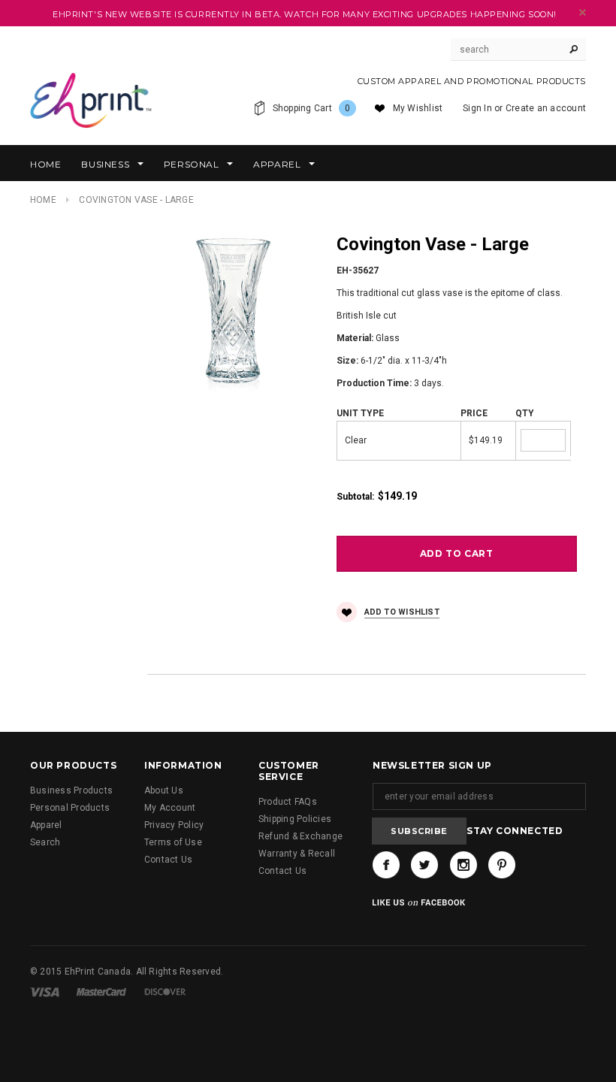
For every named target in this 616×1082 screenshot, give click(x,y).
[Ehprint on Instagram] (463, 864)
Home (43, 200)
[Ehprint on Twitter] (424, 864)
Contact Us (168, 859)
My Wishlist (418, 108)
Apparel (46, 825)
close (582, 12)
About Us (163, 790)
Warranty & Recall (296, 853)
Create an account (546, 108)
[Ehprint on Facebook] (386, 864)
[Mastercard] (101, 992)
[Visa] (44, 992)
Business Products (71, 790)
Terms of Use (173, 842)
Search (45, 842)
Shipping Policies (294, 819)
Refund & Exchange (300, 836)
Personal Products (70, 807)
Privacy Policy (174, 825)
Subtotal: (355, 496)
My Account (169, 807)
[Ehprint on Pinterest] (501, 864)
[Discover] (165, 992)
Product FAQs (287, 801)
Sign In (477, 108)
